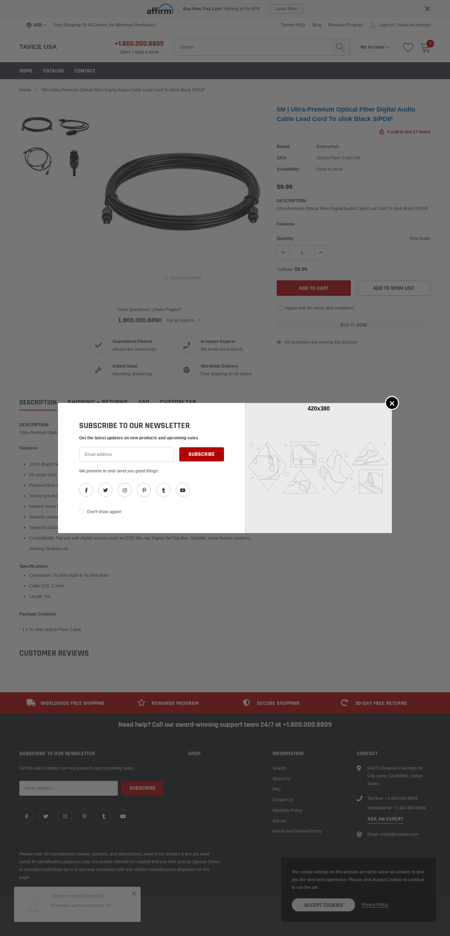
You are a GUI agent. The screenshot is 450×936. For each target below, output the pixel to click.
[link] (86, 490)
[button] (392, 403)
